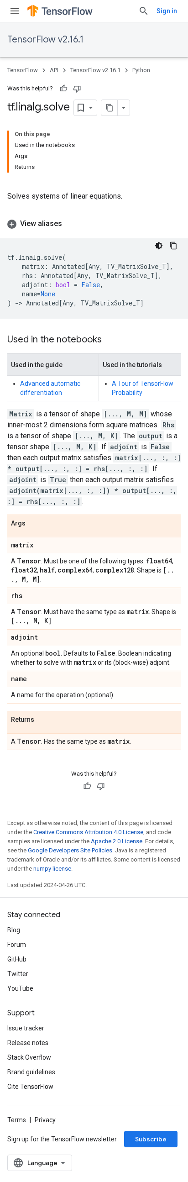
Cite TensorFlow (30, 1086)
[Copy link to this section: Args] (35, 523)
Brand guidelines (31, 1072)
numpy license (52, 868)
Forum (16, 944)
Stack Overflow (29, 1057)
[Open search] (143, 10)
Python (141, 70)
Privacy (45, 1120)
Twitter (17, 973)
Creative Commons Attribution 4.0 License (88, 832)
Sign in (167, 11)
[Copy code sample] (173, 245)
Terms (16, 1120)
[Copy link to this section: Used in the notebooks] (111, 340)
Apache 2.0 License (116, 841)
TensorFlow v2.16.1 (45, 39)
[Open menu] (14, 11)
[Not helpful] (77, 88)
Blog (13, 930)
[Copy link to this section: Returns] (43, 719)
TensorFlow (22, 70)
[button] (94, 223)
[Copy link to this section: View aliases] (71, 223)
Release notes (27, 1042)
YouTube (20, 988)
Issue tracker (25, 1028)
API (54, 70)
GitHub (16, 959)
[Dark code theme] (158, 245)
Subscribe (151, 1139)
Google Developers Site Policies (70, 850)
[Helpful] (63, 88)
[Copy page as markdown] (109, 108)
